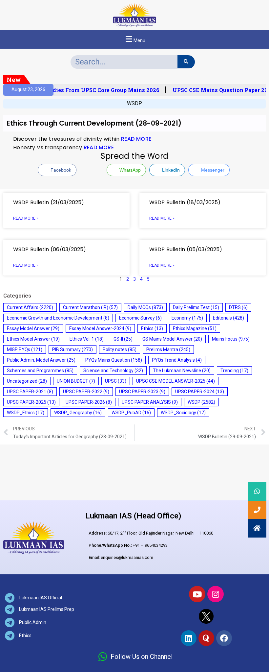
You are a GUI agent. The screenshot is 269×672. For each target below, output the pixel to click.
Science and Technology (113, 370)
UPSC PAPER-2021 (30, 391)
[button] (134, 39)
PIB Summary (72, 349)
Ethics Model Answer (33, 339)
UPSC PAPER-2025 (31, 402)
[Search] (186, 61)
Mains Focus (231, 339)
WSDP (134, 103)
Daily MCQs (145, 307)
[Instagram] (215, 594)
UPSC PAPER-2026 (89, 402)
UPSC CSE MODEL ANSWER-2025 (175, 381)
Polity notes (119, 349)
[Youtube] (197, 594)
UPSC (115, 381)
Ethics (152, 328)
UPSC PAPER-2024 (199, 391)
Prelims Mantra (168, 349)
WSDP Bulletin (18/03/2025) (184, 202)
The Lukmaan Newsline (182, 370)
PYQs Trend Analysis (177, 360)
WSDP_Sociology (183, 412)
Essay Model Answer (33, 328)
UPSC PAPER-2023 (142, 391)
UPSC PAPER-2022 (86, 391)
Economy (187, 318)
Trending (234, 370)
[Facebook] (224, 638)
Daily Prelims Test (196, 307)
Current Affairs (30, 307)
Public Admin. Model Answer (41, 360)
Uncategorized (27, 381)
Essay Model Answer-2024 (100, 328)
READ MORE (136, 139)
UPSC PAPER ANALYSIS (150, 402)
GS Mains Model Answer (172, 339)
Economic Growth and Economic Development (58, 318)
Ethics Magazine (195, 328)
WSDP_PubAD (131, 412)
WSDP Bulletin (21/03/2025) (48, 202)
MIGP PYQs (24, 349)
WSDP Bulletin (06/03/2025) (49, 249)
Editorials (228, 318)
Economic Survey (140, 318)
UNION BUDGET (76, 381)
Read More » (25, 218)
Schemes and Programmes (40, 370)
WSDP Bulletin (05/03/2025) (185, 249)
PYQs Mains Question (113, 360)
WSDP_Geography (78, 412)
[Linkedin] (189, 638)
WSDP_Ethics (25, 412)
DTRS (238, 307)
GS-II (123, 339)
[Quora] (206, 638)
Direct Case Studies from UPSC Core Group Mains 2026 (84, 90)
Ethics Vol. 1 (87, 339)
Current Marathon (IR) (90, 307)
